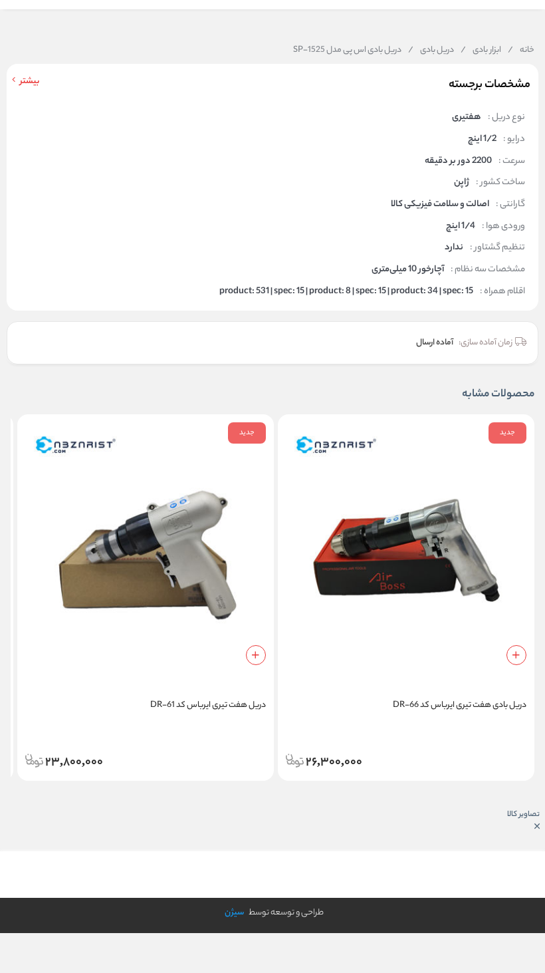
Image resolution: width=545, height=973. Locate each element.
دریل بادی (431, 50)
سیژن (234, 913)
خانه (521, 50)
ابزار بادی (481, 50)
